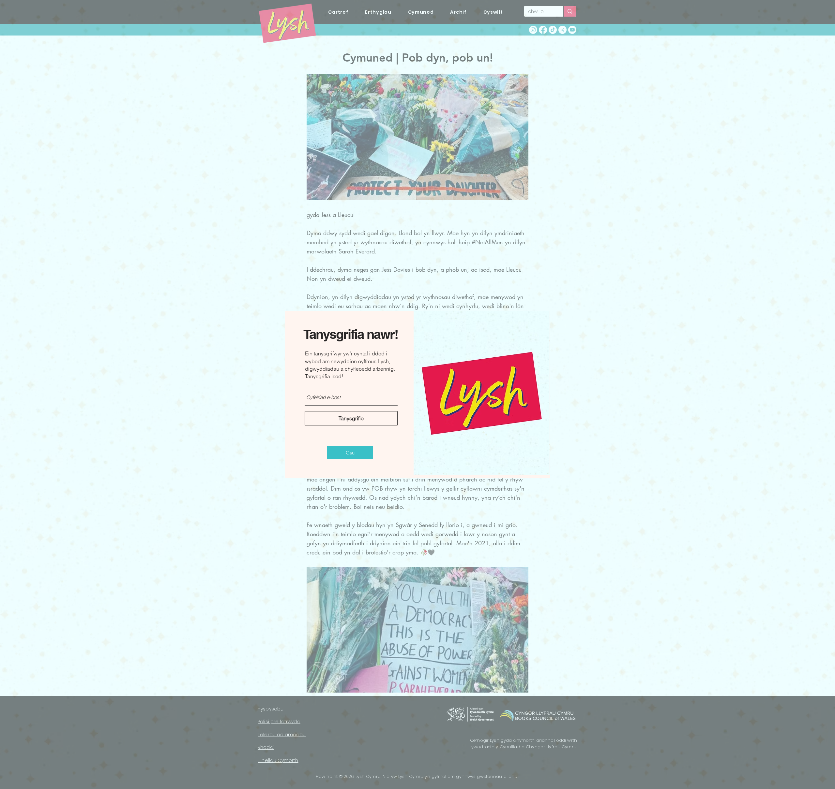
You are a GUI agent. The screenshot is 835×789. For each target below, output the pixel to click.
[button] (350, 452)
